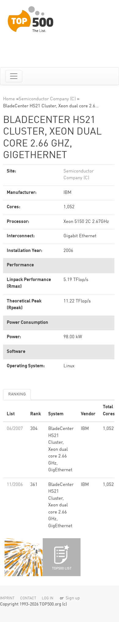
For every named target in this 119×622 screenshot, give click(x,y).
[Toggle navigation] (13, 76)
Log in (47, 598)
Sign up (73, 598)
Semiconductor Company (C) (47, 99)
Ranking (17, 394)
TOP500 (23, 557)
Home (9, 99)
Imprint (7, 598)
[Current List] (62, 557)
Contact (28, 598)
